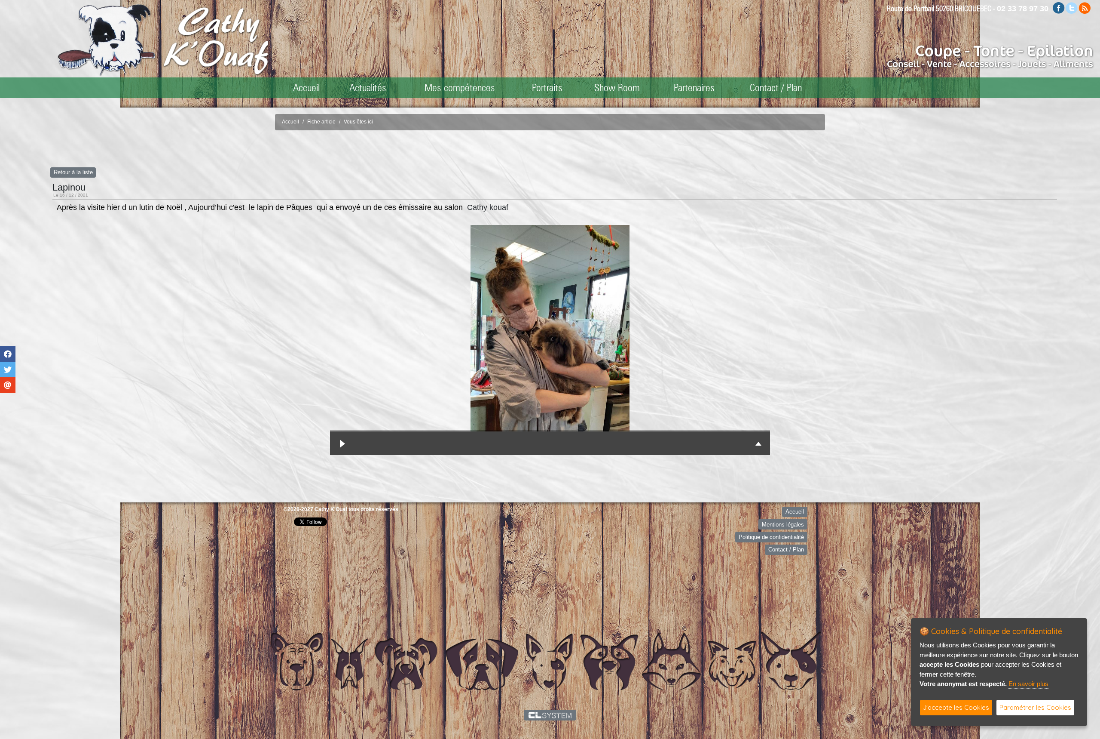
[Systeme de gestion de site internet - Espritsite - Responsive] (550, 715)
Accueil (306, 87)
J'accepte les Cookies (956, 707)
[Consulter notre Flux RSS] (1085, 7)
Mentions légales (783, 524)
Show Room (617, 87)
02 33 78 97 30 (1022, 8)
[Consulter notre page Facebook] (1059, 7)
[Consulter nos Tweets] (1072, 7)
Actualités (367, 87)
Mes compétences (460, 87)
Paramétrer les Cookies (1035, 707)
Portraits (547, 87)
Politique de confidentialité (771, 537)
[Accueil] (216, 40)
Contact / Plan (776, 87)
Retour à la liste (73, 172)
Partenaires (694, 87)
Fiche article (321, 122)
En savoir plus (1028, 683)
